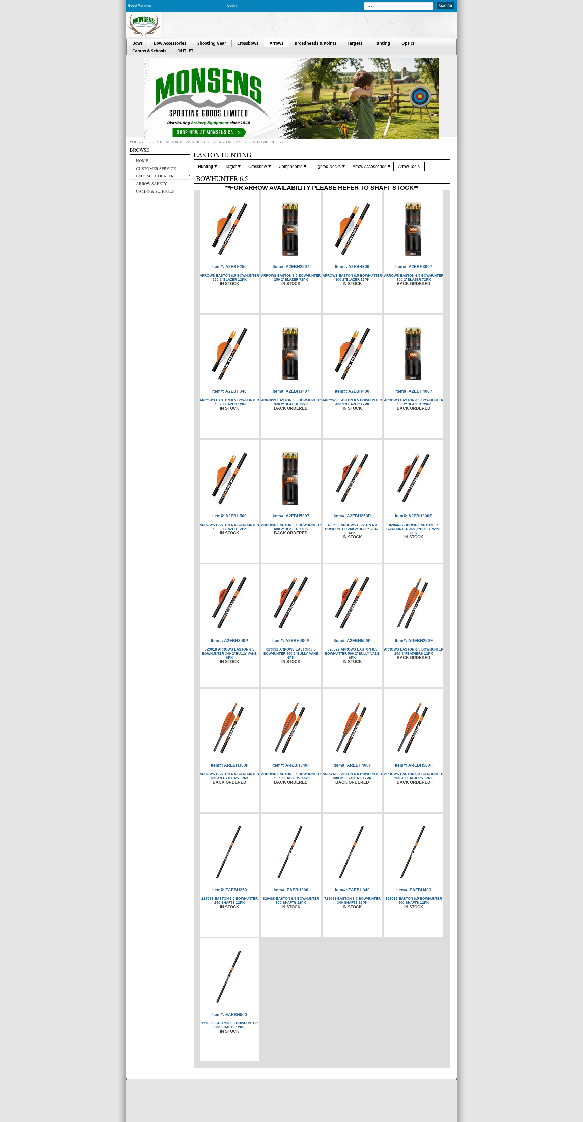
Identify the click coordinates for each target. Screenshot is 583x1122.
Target (231, 166)
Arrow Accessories (369, 166)
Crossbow (257, 166)
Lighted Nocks (327, 166)
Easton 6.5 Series (234, 142)
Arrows (183, 142)
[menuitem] (207, 166)
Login (232, 5)
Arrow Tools (409, 166)
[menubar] (322, 166)
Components (290, 166)
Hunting (204, 142)
